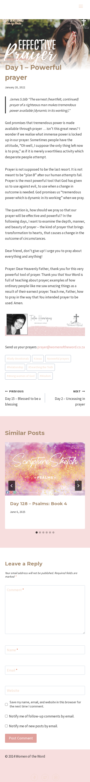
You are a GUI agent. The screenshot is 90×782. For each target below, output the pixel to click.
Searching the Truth (40, 367)
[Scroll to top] (80, 776)
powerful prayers (58, 358)
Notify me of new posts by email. (33, 726)
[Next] (78, 486)
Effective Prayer (16, 59)
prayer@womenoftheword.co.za (61, 347)
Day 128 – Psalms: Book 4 (38, 503)
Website (13, 690)
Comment (15, 590)
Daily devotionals (18, 358)
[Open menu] (80, 6)
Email (12, 670)
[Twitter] (45, 777)
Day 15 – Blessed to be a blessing (23, 398)
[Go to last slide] (11, 486)
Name (12, 650)
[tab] (37, 532)
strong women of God (21, 376)
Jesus (38, 358)
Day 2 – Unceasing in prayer (70, 398)
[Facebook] (34, 777)
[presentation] (45, 469)
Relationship (15, 367)
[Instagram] (55, 777)
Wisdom (45, 376)
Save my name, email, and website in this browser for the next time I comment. (45, 704)
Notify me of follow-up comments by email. (41, 716)
